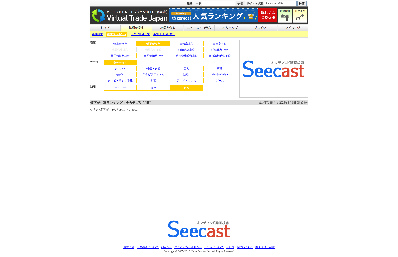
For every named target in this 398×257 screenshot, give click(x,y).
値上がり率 (120, 43)
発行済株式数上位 (187, 55)
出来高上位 (186, 43)
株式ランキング (116, 34)
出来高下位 (220, 43)
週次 (153, 88)
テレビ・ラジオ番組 (120, 80)
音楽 (186, 68)
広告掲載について (148, 247)
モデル (120, 74)
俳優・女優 (153, 68)
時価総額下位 (219, 49)
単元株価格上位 (120, 55)
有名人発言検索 (265, 247)
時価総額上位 (186, 49)
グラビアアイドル (153, 74)
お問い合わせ (245, 247)
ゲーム (220, 80)
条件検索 (97, 34)
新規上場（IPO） (164, 34)
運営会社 (128, 247)
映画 (153, 80)
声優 (219, 68)
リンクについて (214, 247)
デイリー (120, 88)
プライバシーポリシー (188, 247)
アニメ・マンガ (186, 80)
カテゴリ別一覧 (140, 34)
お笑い (186, 74)
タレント (120, 68)
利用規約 (166, 247)
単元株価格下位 (153, 55)
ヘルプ (230, 247)
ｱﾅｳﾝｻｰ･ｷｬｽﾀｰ (219, 74)
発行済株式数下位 (220, 55)
